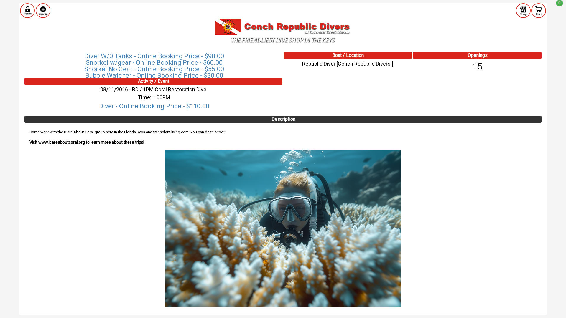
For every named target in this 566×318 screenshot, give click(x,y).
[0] (538, 10)
